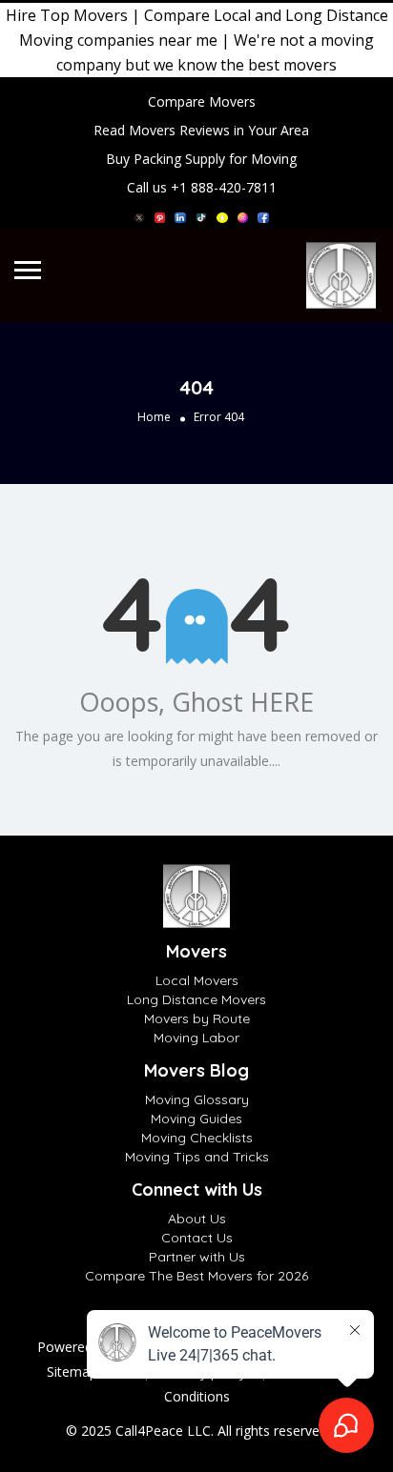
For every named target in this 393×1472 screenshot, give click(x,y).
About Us (197, 1218)
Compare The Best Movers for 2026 (196, 1275)
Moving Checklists (197, 1137)
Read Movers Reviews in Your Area (201, 130)
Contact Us (197, 1237)
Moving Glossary (197, 1099)
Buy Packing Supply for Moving (201, 159)
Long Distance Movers (196, 999)
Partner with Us (197, 1256)
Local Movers (196, 980)
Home (154, 417)
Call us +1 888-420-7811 (202, 187)
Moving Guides (196, 1118)
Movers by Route (197, 1018)
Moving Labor (196, 1037)
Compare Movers (202, 101)
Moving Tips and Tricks (197, 1156)
